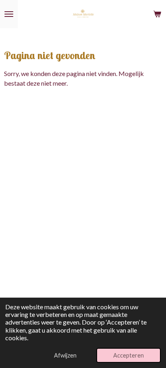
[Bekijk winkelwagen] (157, 14)
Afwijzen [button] (65, 355)
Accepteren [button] (128, 355)
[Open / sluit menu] (9, 14)
